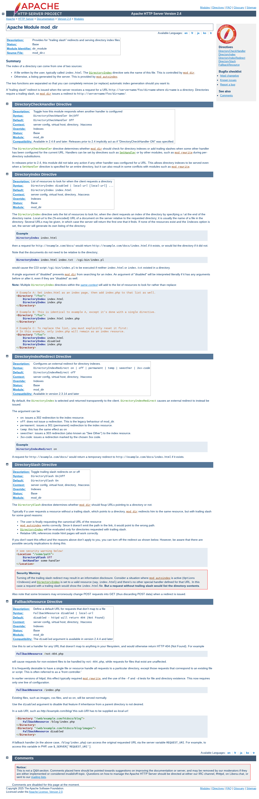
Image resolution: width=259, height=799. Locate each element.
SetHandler (128, 152)
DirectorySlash (227, 61)
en (186, 33)
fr (192, 33)
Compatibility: (22, 141)
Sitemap (251, 7)
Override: (19, 128)
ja (198, 33)
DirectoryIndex (100, 72)
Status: (12, 44)
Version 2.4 (64, 18)
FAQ (228, 7)
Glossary (239, 7)
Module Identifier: (19, 48)
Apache (10, 18)
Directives (218, 7)
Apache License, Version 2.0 (46, 791)
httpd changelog (229, 75)
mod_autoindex (106, 76)
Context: (19, 124)
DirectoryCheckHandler (232, 51)
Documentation (45, 18)
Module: (18, 137)
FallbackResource (229, 64)
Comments (226, 95)
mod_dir (188, 72)
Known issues (228, 80)
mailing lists (38, 777)
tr (211, 33)
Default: (18, 120)
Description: (15, 40)
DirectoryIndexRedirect (232, 57)
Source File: (15, 52)
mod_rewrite (183, 152)
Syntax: (18, 115)
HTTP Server (26, 18)
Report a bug (227, 84)
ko (204, 33)
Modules (205, 7)
